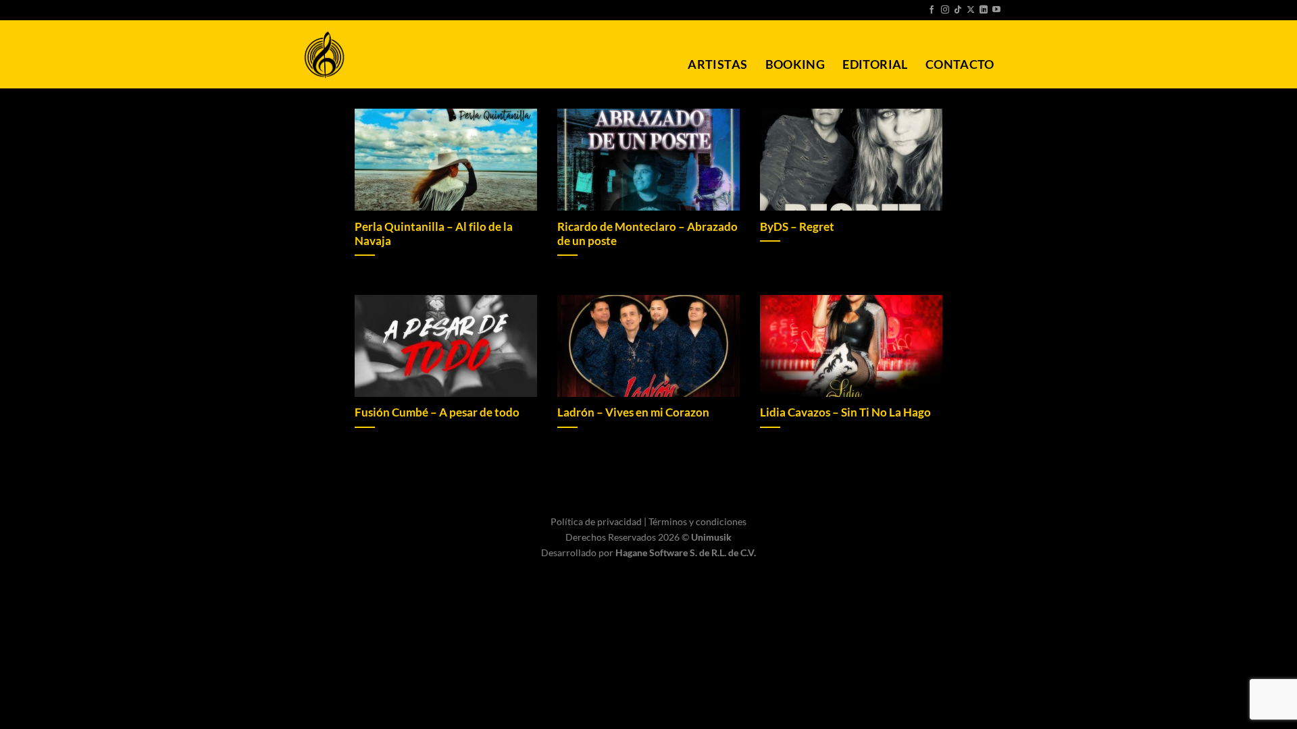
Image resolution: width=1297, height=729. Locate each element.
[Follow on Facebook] (931, 10)
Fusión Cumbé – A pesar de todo (437, 412)
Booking (795, 64)
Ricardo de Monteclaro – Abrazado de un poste (647, 234)
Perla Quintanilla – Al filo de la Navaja (434, 234)
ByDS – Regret (797, 227)
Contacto (959, 64)
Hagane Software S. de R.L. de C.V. (685, 552)
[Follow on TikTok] (958, 10)
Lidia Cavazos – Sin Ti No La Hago (845, 412)
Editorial (874, 64)
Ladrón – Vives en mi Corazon (633, 412)
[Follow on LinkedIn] (984, 10)
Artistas (717, 64)
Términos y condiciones (697, 521)
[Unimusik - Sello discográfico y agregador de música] (324, 54)
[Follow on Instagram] (945, 10)
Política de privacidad (597, 521)
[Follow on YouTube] (996, 10)
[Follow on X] (971, 10)
